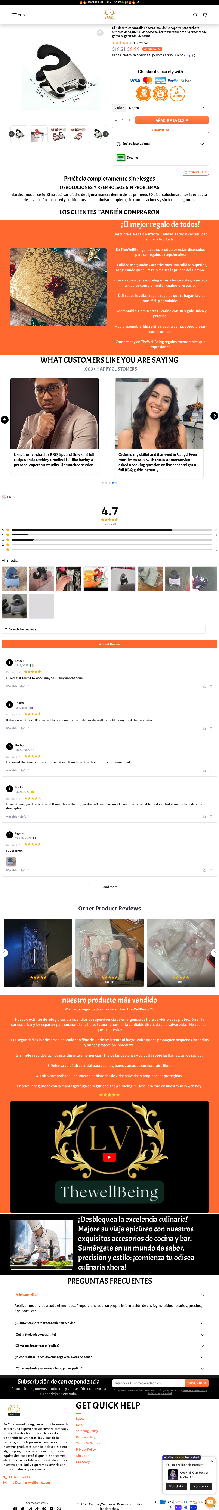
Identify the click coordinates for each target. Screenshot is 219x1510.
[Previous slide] (12, 134)
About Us (82, 1456)
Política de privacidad (160, 1393)
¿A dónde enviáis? (26, 1295)
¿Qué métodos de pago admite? (35, 1334)
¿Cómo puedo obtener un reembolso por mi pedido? (49, 1368)
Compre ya (160, 130)
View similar (176, 1486)
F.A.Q (80, 1425)
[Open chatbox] (210, 1502)
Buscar (81, 1419)
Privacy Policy (86, 1449)
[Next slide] (212, 222)
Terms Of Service (88, 1443)
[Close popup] (211, 1460)
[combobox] (213, 629)
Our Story (83, 1462)
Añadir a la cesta (172, 120)
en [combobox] (9, 497)
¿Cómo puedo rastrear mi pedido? (37, 1346)
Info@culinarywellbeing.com (29, 1482)
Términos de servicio (194, 1390)
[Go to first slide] (106, 134)
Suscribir (197, 1383)
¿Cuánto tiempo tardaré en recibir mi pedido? (45, 1323)
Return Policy (85, 1437)
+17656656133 (19, 1477)
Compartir (198, 172)
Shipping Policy (87, 1431)
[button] (18, 15)
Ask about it (201, 1486)
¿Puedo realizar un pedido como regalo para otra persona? (53, 1357)
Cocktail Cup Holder (194, 1472)
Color (119, 108)
